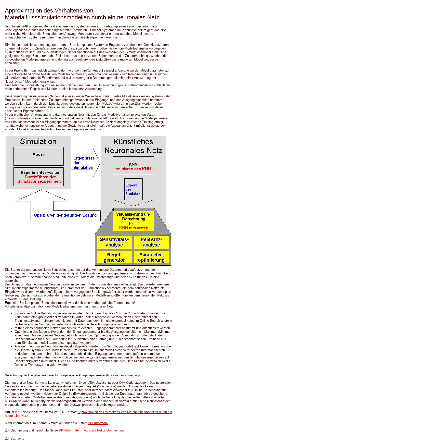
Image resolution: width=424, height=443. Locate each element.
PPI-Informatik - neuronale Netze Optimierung (91, 430)
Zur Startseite (14, 438)
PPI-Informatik (98, 423)
